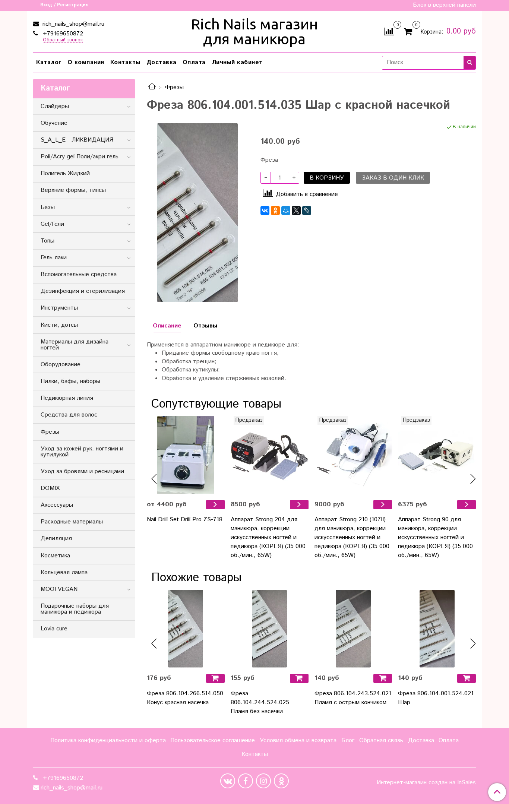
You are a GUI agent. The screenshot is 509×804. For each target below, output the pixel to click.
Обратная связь (381, 740)
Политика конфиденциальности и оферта (108, 740)
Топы (47, 241)
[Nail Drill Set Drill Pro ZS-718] (186, 455)
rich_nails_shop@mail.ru (72, 24)
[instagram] (263, 780)
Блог (347, 740)
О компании (85, 62)
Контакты (125, 62)
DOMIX (50, 488)
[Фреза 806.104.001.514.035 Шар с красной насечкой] (197, 212)
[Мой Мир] (285, 210)
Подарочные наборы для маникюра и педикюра (75, 609)
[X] (296, 210)
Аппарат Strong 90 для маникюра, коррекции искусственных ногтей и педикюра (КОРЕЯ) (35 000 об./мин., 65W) (435, 537)
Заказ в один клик (393, 178)
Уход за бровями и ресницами (82, 471)
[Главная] (152, 87)
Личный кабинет (237, 62)
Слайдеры (55, 106)
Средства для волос (69, 415)
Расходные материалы (72, 521)
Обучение (54, 123)
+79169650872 (62, 33)
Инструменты (59, 308)
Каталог (48, 62)
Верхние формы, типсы (73, 190)
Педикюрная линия (67, 398)
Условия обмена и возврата (298, 740)
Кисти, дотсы (59, 325)
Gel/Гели (52, 224)
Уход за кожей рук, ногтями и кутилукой (82, 451)
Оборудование (60, 364)
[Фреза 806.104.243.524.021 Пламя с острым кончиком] (353, 629)
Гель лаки (54, 257)
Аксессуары (57, 505)
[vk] (227, 780)
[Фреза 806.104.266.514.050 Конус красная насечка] (186, 629)
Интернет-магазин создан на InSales (426, 783)
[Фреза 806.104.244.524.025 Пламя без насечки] (270, 629)
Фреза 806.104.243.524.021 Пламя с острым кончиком (352, 698)
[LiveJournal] (306, 210)
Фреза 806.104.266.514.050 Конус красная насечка (185, 698)
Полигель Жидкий (65, 173)
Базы (48, 207)
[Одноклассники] (275, 210)
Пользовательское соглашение (212, 740)
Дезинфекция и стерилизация (83, 291)
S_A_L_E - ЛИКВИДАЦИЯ (77, 140)
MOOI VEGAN (59, 589)
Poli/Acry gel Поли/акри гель (79, 156)
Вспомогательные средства (79, 274)
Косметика (55, 555)
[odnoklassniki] (281, 780)
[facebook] (245, 780)
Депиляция (56, 538)
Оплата (194, 62)
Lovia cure (54, 628)
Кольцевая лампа (64, 572)
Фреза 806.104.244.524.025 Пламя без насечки (260, 702)
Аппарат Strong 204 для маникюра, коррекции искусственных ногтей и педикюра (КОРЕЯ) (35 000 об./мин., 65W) (268, 537)
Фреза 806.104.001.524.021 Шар (436, 698)
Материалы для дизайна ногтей (74, 345)
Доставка (161, 62)
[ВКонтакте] (264, 210)
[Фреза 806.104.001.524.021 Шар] (437, 629)
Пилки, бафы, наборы (70, 381)
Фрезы (174, 87)
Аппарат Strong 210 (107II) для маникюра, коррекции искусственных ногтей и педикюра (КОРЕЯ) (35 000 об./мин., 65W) (351, 537)
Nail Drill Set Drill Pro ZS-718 (184, 519)
